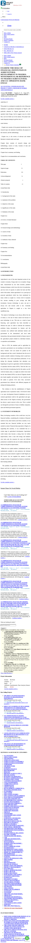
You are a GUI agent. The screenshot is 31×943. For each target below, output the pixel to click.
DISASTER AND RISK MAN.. (13, 790)
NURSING (7, 856)
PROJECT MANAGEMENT (12, 867)
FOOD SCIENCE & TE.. (11, 809)
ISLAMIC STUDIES (10, 834)
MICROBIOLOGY (9, 853)
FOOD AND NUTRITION (11, 807)
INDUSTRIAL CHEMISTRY (12, 827)
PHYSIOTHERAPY (10, 862)
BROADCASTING (9, 775)
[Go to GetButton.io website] (27, 941)
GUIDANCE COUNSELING (12, 818)
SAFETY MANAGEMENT (12, 880)
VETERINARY (8, 901)
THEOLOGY (8, 895)
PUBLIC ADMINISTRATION (12, 870)
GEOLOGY (7, 816)
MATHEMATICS (9, 847)
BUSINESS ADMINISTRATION (13, 778)
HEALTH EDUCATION (11, 819)
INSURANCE (8, 831)
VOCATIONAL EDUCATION (13, 903)
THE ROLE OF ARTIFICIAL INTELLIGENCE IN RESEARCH (14, 933)
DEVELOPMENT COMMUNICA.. (14, 788)
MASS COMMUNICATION (12, 846)
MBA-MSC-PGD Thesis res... (12, 905)
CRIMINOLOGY (9, 785)
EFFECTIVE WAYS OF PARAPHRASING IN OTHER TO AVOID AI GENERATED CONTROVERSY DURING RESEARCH (16, 922)
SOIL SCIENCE (8, 888)
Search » (3, 628)
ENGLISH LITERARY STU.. (12, 798)
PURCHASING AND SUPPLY (13, 874)
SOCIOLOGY (8, 886)
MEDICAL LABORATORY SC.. (13, 852)
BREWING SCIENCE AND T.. (13, 773)
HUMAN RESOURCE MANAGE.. (14, 825)
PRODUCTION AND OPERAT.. (13, 865)
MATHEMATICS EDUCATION (13, 849)
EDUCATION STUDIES (11, 794)
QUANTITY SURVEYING (12, 876)
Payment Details (8, 39)
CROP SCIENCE (9, 787)
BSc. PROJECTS (8, 50)
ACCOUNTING (8, 755)
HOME (6, 45)
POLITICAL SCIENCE (11, 864)
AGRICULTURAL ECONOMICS (14, 761)
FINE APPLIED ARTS (10, 804)
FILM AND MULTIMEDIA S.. (13, 803)
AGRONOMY (8, 764)
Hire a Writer (7, 33)
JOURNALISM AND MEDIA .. (13, 836)
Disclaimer (3, 941)
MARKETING (8, 845)
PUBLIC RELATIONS (10, 873)
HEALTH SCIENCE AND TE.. (13, 821)
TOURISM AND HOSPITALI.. (13, 897)
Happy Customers (8, 40)
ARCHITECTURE (9, 766)
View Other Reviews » (7, 673)
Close (9, 25)
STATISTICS (8, 891)
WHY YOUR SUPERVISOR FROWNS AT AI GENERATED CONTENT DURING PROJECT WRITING (17, 918)
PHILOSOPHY (8, 859)
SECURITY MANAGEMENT (12, 883)
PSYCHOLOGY (8, 868)
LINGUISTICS (8, 840)
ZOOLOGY (7, 904)
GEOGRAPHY (8, 813)
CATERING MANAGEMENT (13, 781)
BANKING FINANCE (10, 769)
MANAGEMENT (9, 842)
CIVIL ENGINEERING (11, 782)
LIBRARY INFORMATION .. (12, 839)
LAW (5, 837)
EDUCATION (8, 792)
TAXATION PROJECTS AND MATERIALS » (15, 722)
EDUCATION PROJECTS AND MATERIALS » (15, 713)
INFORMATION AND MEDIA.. (13, 828)
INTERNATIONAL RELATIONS (14, 833)
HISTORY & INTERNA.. (11, 822)
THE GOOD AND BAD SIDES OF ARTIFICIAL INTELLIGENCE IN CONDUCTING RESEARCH (14, 926)
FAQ (8, 11)
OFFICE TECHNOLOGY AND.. (13, 858)
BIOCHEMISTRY (9, 770)
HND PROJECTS (9, 48)
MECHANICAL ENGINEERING (13, 850)
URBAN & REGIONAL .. (11, 900)
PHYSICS (7, 861)
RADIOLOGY (8, 877)
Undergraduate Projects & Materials (10, 19)
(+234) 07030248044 (14, 497)
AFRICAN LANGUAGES (11, 760)
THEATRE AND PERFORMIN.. (13, 894)
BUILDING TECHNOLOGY (12, 776)
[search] (20, 30)
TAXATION (7, 892)
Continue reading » (23, 519)
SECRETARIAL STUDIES (12, 882)
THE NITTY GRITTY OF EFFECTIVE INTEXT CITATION (15, 930)
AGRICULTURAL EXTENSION (13, 763)
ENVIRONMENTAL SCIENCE (13, 800)
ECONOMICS (8, 791)
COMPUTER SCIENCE (11, 784)
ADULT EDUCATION (10, 757)
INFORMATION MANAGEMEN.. (14, 830)
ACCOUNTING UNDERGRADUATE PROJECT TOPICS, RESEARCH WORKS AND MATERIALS (14, 88)
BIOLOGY (7, 772)
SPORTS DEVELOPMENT (12, 889)
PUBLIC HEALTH (9, 871)
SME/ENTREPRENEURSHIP (13, 885)
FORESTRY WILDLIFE (11, 810)
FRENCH (7, 812)
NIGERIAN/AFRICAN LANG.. (13, 855)
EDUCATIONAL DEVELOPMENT (14, 795)
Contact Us (9, 14)
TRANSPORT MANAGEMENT (13, 898)
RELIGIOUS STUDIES (11, 879)
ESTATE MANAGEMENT (12, 801)
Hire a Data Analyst (9, 34)
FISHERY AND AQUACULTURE (14, 806)
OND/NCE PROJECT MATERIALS (14, 47)
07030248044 (6, 8)
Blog (5, 36)
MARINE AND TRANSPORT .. (13, 843)
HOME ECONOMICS (10, 824)
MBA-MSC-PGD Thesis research (13, 52)
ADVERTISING (8, 758)
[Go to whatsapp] (27, 938)
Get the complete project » (7, 98)
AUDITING (7, 767)
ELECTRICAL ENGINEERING (13, 797)
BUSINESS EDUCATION (11, 779)
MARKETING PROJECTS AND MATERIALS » (15, 730)
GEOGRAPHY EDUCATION (12, 815)
